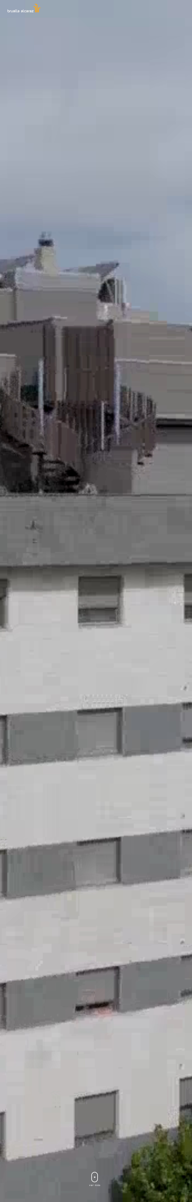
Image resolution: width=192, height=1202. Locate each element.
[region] (96, 601)
